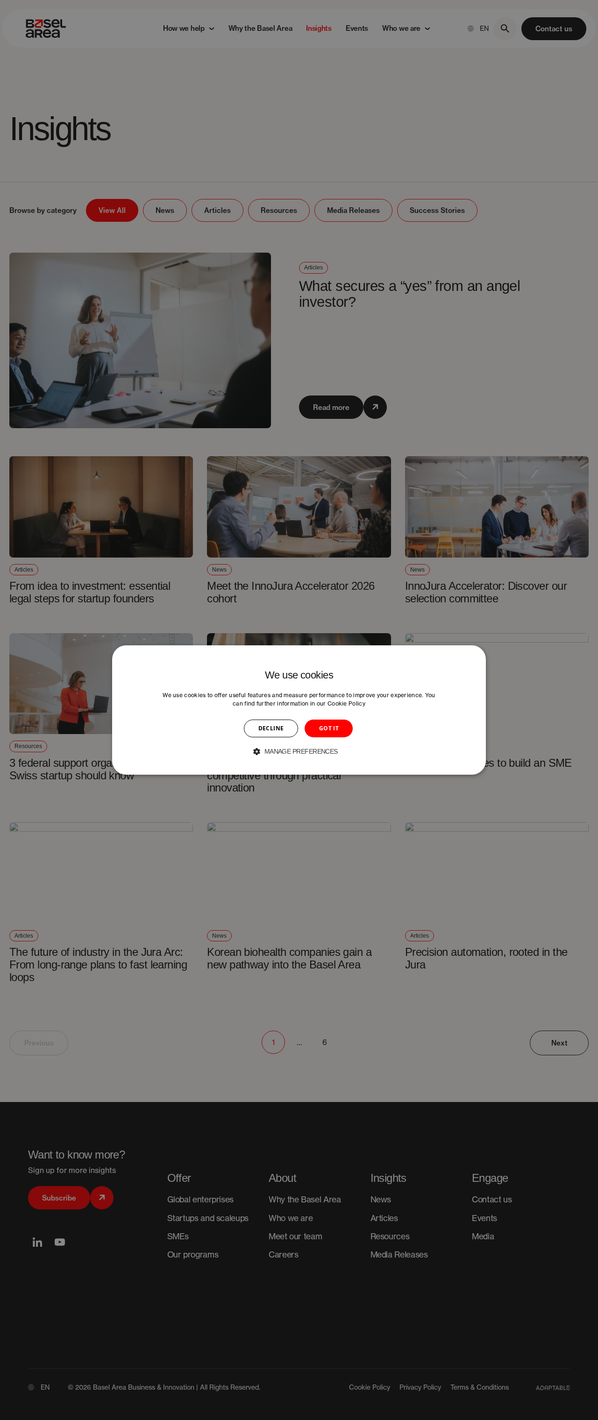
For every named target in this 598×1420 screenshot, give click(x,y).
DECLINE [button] (271, 728)
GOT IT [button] (329, 728)
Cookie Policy (346, 703)
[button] (299, 751)
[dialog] (299, 710)
